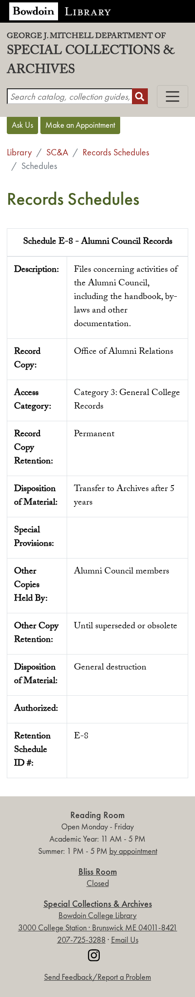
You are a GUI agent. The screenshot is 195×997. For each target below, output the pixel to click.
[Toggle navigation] (173, 96)
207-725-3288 (81, 940)
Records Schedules (116, 152)
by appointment (133, 851)
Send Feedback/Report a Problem (97, 977)
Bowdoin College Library (97, 915)
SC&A (57, 152)
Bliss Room (97, 871)
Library (19, 152)
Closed (98, 883)
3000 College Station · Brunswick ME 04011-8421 (97, 928)
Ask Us (22, 125)
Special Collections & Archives (90, 57)
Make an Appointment (80, 125)
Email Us (124, 940)
